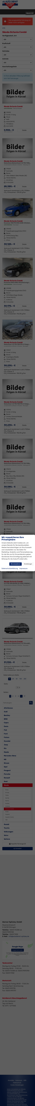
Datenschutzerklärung (10, 568)
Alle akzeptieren (15, 564)
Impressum (23, 568)
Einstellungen (28, 564)
